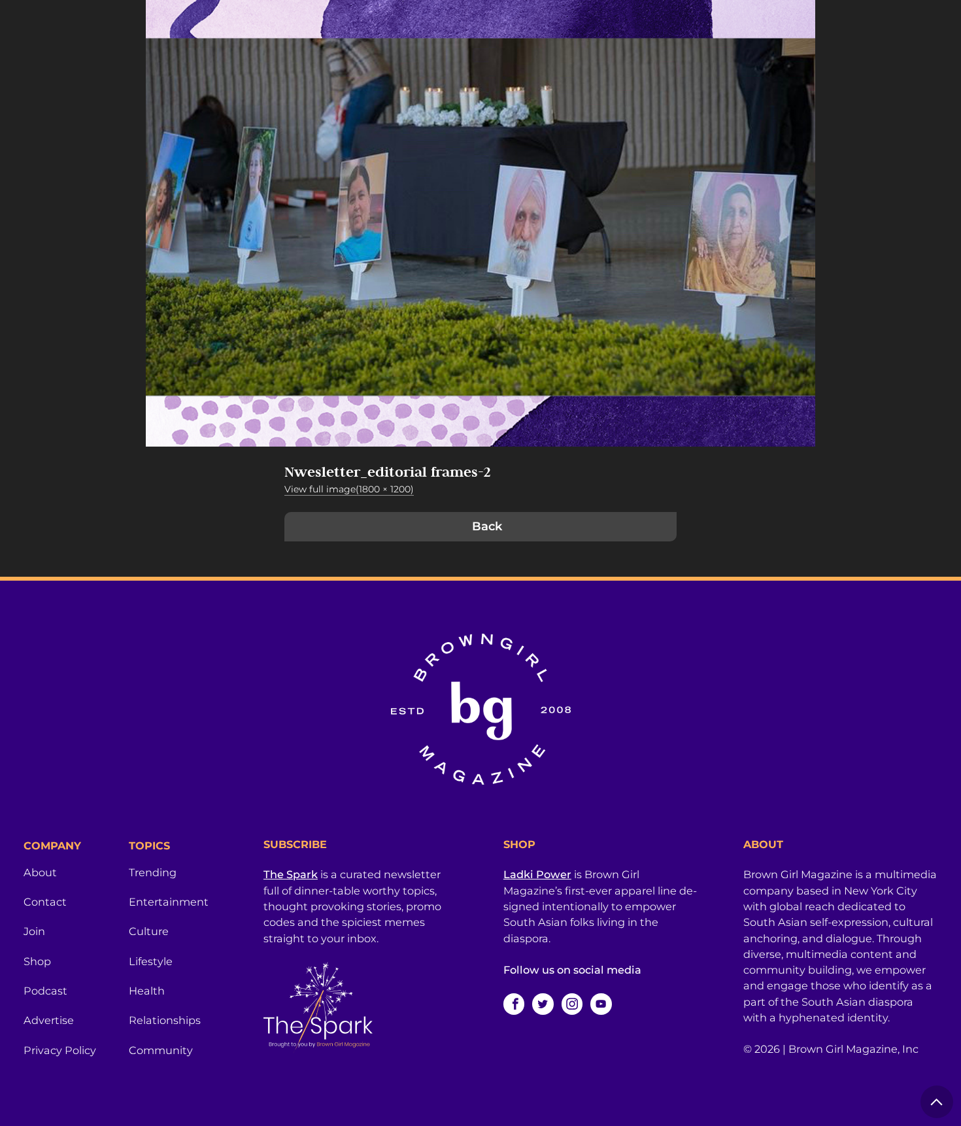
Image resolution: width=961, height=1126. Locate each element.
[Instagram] (572, 1003)
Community (161, 1050)
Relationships (165, 1020)
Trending (153, 872)
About (40, 872)
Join (34, 931)
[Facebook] (513, 1003)
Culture (149, 931)
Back (487, 526)
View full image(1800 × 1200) (349, 489)
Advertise (49, 1020)
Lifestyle (151, 961)
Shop (37, 961)
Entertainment (169, 901)
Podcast (45, 990)
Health (147, 990)
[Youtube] (600, 1003)
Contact (45, 901)
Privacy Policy (60, 1050)
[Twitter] (542, 1003)
